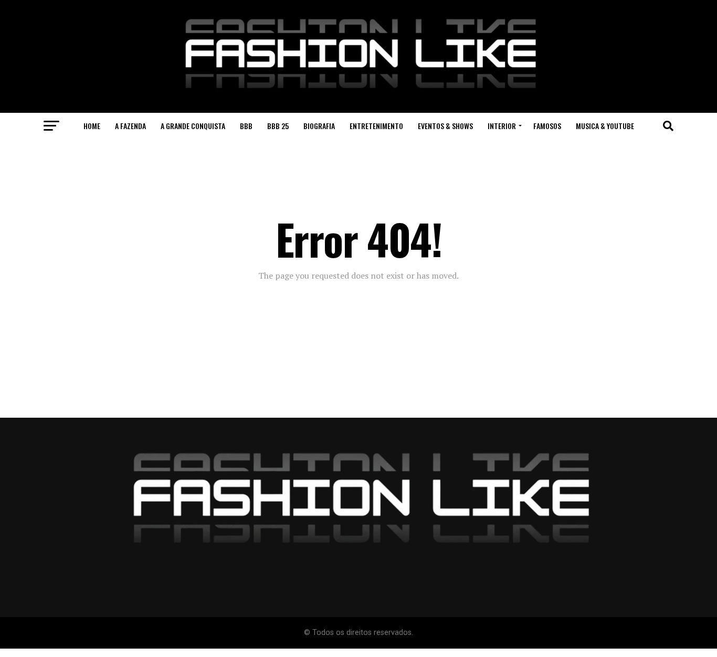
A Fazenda (130, 125)
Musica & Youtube (605, 125)
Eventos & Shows (445, 125)
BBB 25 (278, 125)
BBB (246, 125)
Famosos (547, 125)
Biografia (319, 125)
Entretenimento (376, 125)
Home (91, 125)
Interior (502, 125)
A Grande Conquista (193, 125)
